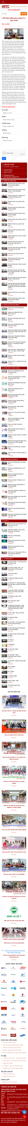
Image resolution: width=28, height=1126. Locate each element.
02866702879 (11, 1102)
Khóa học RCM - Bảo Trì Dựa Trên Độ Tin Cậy (14, 852)
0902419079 (23, 1102)
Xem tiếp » (14, 715)
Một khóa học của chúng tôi (10, 1082)
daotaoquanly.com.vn (13, 1108)
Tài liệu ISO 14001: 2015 (9, 1076)
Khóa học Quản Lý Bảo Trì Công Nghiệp (14, 874)
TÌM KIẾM (23, 13)
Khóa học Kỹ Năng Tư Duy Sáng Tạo (12, 1047)
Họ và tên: (5, 110)
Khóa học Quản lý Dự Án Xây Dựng (14, 735)
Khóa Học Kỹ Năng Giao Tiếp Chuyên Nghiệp (14, 1052)
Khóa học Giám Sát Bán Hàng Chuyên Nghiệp (14, 829)
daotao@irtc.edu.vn (12, 1105)
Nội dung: (5, 137)
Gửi (4, 158)
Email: (4, 116)
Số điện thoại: (6, 123)
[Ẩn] (8, 24)
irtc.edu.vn (10, 1107)
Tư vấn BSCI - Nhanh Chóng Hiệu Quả (12, 1066)
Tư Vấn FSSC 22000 (7, 1063)
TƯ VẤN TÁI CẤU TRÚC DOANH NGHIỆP (13, 1068)
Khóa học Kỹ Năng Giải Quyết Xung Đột (13, 1045)
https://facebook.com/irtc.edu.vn (15, 1110)
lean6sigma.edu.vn (19, 1107)
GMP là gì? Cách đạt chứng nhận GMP (14, 920)
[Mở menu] (3, 1)
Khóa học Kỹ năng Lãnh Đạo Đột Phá (12, 1050)
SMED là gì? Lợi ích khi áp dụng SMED (14, 943)
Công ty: (4, 130)
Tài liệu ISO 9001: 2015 (9, 1074)
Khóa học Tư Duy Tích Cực (9, 1042)
